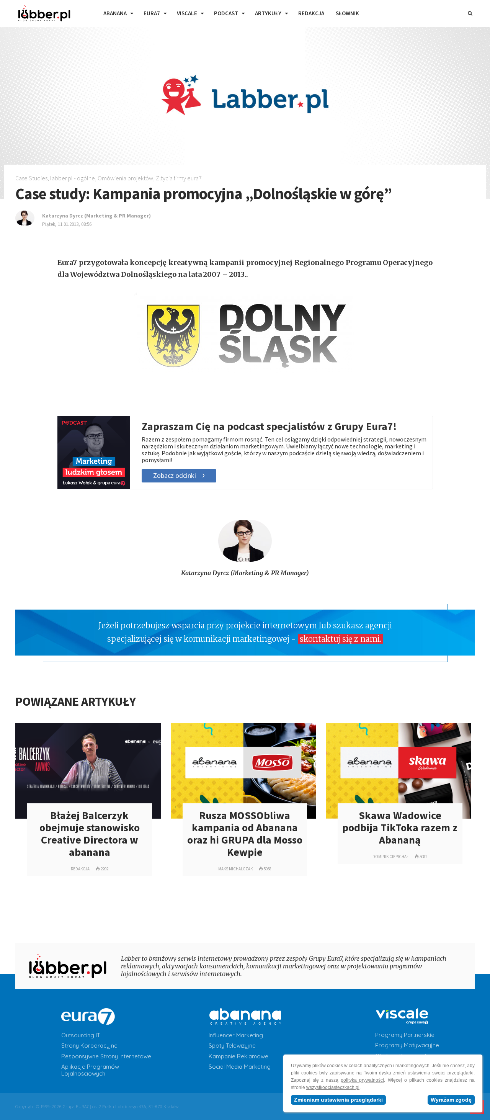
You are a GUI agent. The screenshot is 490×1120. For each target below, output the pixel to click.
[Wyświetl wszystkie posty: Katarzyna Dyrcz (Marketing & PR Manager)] (245, 559)
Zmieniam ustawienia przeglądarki (338, 1100)
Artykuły (268, 13)
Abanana (115, 13)
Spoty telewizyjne (232, 1045)
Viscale (187, 13)
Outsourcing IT (80, 1035)
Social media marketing (240, 1066)
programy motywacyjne (407, 1045)
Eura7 (152, 13)
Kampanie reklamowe (238, 1056)
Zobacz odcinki (174, 475)
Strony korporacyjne (89, 1045)
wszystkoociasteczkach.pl (332, 1087)
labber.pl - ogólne (72, 178)
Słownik (347, 13)
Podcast (226, 13)
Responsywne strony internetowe (106, 1056)
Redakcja (311, 13)
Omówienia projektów (125, 178)
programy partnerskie (404, 1035)
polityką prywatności (362, 1080)
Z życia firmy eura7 (179, 178)
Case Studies (31, 178)
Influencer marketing (236, 1035)
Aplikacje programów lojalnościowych (90, 1070)
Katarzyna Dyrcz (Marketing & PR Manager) (245, 573)
